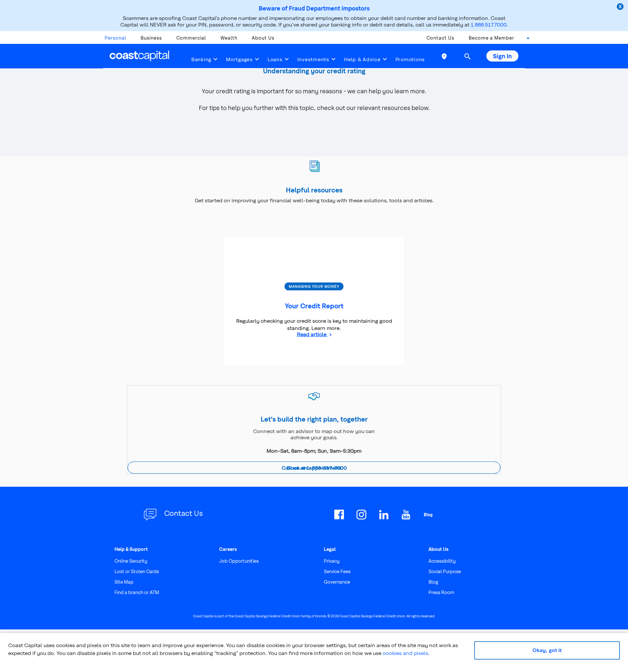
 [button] (467, 56)
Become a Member (491, 38)
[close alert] (621, 7)
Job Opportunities (239, 561)
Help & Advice (362, 59)
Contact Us (440, 38)
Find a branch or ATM (136, 592)
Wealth (228, 38)
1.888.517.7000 (489, 24)
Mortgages (239, 59)
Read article (312, 334)
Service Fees (337, 571)
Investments (313, 59)
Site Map (123, 582)
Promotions (410, 59)
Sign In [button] (502, 55)
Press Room (441, 592)
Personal (115, 38)
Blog (433, 582)
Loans (275, 59)
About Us (263, 38)
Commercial (191, 38)
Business (151, 38)
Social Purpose (444, 571)
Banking (201, 59)
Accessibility (442, 561)
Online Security (130, 561)
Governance (337, 582)
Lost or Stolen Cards (136, 571)
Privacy (332, 561)
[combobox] (526, 39)
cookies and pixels (405, 653)
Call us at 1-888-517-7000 (314, 467)
